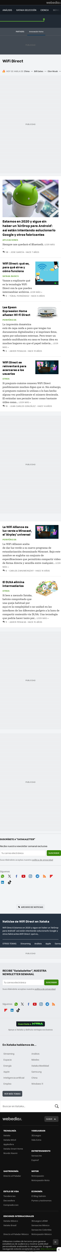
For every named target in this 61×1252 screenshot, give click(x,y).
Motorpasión (37, 1175)
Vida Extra (36, 1139)
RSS (44, 875)
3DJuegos (36, 1135)
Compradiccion (10, 1204)
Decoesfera (9, 1200)
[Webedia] (53, 2)
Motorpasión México (41, 1234)
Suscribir (53, 852)
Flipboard (51, 875)
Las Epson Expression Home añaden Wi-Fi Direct (16, 311)
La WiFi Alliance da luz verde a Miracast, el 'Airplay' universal (17, 531)
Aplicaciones (10, 240)
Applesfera (8, 1144)
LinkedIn (2, 881)
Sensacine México (40, 1225)
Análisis (38, 943)
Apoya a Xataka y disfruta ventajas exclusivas (30, 1029)
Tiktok (9, 881)
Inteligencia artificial (13, 1077)
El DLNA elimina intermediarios (13, 584)
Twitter (9, 875)
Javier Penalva (17, 350)
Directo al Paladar (12, 1175)
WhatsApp (2, 875)
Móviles (35, 1059)
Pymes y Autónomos (41, 1200)
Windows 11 (37, 1083)
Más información (49, 1248)
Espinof (35, 1159)
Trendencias (9, 1196)
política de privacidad (42, 859)
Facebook (16, 875)
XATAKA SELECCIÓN (26, 10)
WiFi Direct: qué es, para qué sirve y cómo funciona (16, 267)
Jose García (17, 251)
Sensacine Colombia (41, 1229)
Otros (6, 378)
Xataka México (10, 1220)
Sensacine (36, 1155)
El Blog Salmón (38, 1196)
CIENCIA (45, 10)
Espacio (7, 1059)
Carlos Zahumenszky (21, 570)
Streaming (25, 943)
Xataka (6, 1135)
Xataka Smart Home (13, 1148)
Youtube (23, 875)
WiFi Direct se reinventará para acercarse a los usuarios (14, 368)
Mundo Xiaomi (10, 1153)
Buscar (57, 1106)
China (27, 71)
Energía (7, 1065)
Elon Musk (53, 71)
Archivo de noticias (32, 906)
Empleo (7, 1083)
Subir (49, 1118)
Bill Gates (38, 71)
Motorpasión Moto (40, 1180)
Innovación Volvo (36, 31)
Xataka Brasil (9, 1225)
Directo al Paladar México (16, 1234)
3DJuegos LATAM (39, 1220)
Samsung (36, 1071)
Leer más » (36, 291)
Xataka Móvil (9, 1139)
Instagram (30, 875)
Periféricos (9, 320)
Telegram (37, 875)
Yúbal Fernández (19, 295)
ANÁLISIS (7, 10)
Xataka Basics (11, 276)
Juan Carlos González (23, 405)
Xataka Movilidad (40, 1065)
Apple (48, 943)
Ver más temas (12, 1093)
